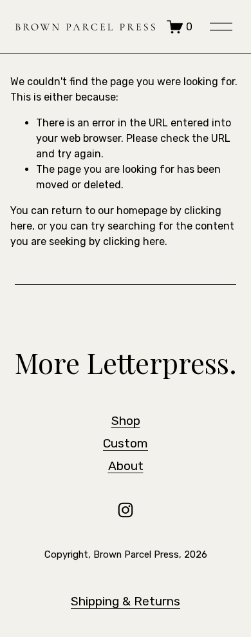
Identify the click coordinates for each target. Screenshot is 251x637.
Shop (125, 420)
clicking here (134, 241)
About (126, 465)
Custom (125, 443)
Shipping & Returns (125, 601)
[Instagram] (125, 510)
